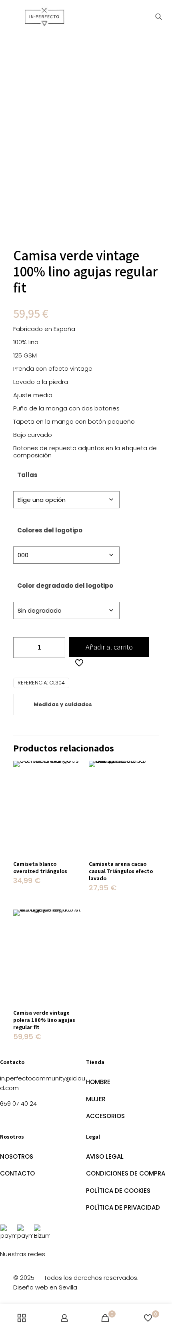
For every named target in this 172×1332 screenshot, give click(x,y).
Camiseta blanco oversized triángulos (40, 867)
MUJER (96, 1099)
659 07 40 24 (18, 1103)
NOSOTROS (16, 1156)
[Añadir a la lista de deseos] (74, 781)
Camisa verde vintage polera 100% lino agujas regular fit (44, 1020)
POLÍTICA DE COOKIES (118, 1190)
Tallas (27, 475)
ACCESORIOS (105, 1116)
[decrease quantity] (22, 647)
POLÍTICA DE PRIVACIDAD (123, 1207)
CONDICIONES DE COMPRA (125, 1173)
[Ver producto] (74, 770)
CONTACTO (17, 1173)
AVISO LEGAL (105, 1156)
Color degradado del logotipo (65, 585)
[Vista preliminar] (74, 793)
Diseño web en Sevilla (45, 1287)
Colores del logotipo (49, 530)
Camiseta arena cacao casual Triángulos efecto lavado (121, 871)
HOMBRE (98, 1082)
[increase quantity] (56, 647)
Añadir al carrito (109, 647)
